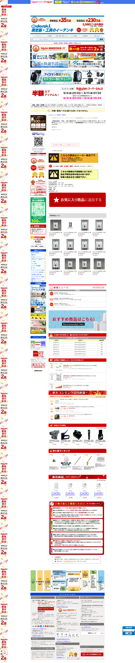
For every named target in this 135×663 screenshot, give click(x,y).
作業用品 (59, 114)
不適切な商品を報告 (57, 150)
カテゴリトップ (52, 114)
